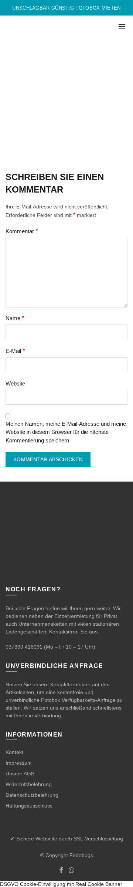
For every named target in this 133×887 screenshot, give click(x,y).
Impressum (19, 763)
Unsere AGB (20, 773)
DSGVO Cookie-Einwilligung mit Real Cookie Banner (61, 884)
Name (15, 318)
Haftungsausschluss (29, 806)
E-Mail (15, 351)
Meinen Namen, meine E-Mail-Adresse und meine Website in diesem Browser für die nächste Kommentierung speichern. (66, 432)
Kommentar (22, 231)
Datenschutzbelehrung (32, 795)
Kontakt (14, 752)
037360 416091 (24, 647)
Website (15, 383)
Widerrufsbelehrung (29, 784)
